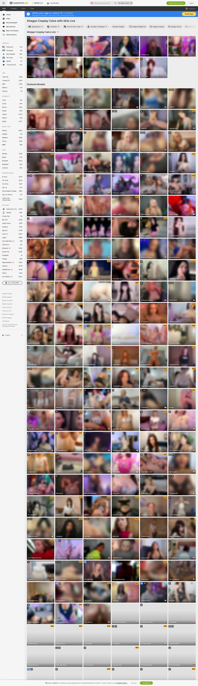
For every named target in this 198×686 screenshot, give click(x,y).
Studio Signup (7, 318)
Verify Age (189, 14)
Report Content (7, 300)
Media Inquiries (7, 304)
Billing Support (7, 297)
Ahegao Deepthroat (139, 27)
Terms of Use (6, 311)
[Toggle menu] (3, 3)
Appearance (36, 27)
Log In (191, 3)
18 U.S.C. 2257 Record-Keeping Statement (10, 325)
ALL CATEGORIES (13, 283)
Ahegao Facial (176, 27)
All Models (5, 321)
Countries (53, 27)
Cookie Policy (121, 683)
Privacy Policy (7, 307)
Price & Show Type (73, 27)
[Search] (115, 3)
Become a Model (8, 314)
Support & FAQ (7, 293)
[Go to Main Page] (18, 3)
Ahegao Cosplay (158, 27)
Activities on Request (97, 27)
